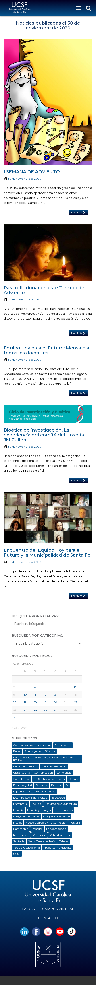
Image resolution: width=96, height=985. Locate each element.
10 (25, 694)
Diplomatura (21, 791)
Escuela (36, 803)
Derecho (56, 785)
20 (55, 702)
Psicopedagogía (56, 828)
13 (55, 694)
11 (35, 694)
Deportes (41, 785)
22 (75, 702)
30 (15, 717)
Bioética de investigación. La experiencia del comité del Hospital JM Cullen (45, 434)
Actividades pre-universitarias (32, 745)
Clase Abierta (21, 772)
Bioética (50, 751)
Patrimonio (20, 828)
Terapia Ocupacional (26, 847)
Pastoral (75, 822)
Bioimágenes (32, 751)
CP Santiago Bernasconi (49, 779)
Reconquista (21, 835)
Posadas (37, 828)
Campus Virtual (58, 909)
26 (45, 709)
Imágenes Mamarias (26, 816)
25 (35, 709)
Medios (17, 822)
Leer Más (77, 212)
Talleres (63, 841)
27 (55, 709)
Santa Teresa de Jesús (41, 841)
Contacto (48, 918)
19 (45, 702)
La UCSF (29, 909)
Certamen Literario (25, 766)
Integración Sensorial (56, 816)
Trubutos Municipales (57, 847)
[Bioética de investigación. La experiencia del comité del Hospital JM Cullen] (48, 414)
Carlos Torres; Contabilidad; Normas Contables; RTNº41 (43, 759)
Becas (17, 751)
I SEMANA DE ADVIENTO (32, 171)
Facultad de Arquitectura (61, 803)
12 (45, 694)
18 (35, 702)
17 (25, 702)
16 (14, 702)
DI (67, 785)
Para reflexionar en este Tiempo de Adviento (44, 290)
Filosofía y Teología (39, 810)
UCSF (16, 853)
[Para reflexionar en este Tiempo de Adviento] (48, 252)
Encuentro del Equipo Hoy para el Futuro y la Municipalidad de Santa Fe (47, 552)
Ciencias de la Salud (54, 766)
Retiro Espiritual (60, 835)
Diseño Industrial (44, 791)
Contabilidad (21, 779)
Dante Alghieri (22, 785)
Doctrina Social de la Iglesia (30, 797)
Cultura (74, 779)
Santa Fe (18, 841)
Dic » (24, 727)
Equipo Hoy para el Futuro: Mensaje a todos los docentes (46, 350)
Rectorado (39, 835)
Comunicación (43, 772)
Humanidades (64, 810)
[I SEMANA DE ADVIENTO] (48, 102)
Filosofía (18, 810)
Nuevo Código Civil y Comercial (46, 822)
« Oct (15, 727)
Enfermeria (20, 803)
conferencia (64, 772)
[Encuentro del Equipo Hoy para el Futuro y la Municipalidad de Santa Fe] (48, 517)
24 (25, 709)
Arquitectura (63, 745)
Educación (58, 797)
